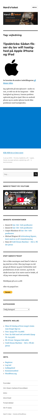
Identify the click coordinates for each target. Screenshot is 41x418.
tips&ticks (22, 158)
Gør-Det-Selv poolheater (22, 225)
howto (5, 160)
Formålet (6, 383)
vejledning (22, 160)
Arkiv (5, 393)
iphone (16, 160)
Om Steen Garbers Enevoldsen (15, 388)
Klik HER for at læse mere (13, 153)
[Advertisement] (20, 127)
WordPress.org (11, 374)
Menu (34, 7)
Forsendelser (8, 403)
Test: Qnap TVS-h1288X (14, 332)
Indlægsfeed (10, 368)
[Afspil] (6, 208)
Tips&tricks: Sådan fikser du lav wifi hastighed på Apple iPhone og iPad (19, 49)
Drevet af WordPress (19, 414)
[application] (20, 200)
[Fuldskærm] (35, 208)
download (7, 398)
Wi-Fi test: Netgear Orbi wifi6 (17, 340)
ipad (11, 160)
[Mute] (32, 208)
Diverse (16, 158)
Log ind (8, 365)
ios (9, 160)
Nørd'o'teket (10, 7)
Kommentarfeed (11, 371)
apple (32, 158)
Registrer (8, 362)
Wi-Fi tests (7, 408)
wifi (27, 158)
